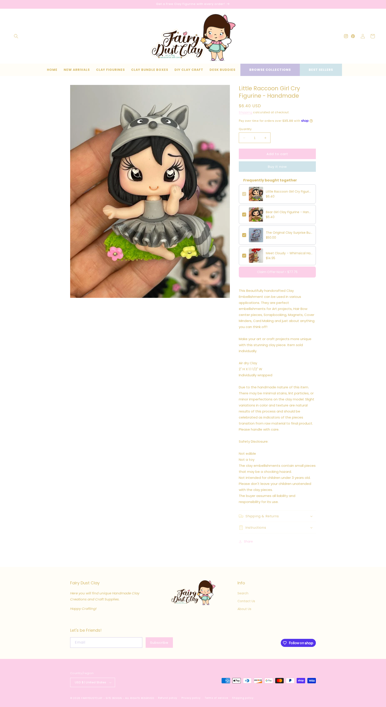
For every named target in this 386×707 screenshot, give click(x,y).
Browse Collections (270, 69)
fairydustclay (92, 698)
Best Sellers (321, 69)
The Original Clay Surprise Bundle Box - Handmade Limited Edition (289, 232)
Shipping (245, 112)
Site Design (114, 698)
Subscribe (159, 642)
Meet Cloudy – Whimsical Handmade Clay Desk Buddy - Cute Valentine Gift (289, 253)
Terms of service (216, 698)
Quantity (245, 129)
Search (242, 593)
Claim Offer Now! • (277, 272)
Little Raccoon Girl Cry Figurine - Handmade (289, 191)
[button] (16, 36)
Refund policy (167, 698)
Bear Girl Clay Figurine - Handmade (289, 212)
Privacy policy (191, 698)
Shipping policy (243, 698)
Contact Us (246, 601)
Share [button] (248, 541)
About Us (244, 609)
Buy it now (277, 166)
